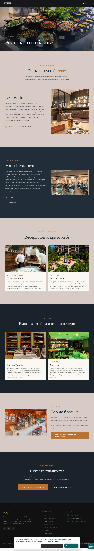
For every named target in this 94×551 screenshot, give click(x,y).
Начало (45, 515)
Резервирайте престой (33, 487)
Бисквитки (55, 541)
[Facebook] (4, 528)
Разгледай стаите (63, 487)
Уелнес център (47, 524)
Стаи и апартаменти (49, 518)
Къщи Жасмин (47, 521)
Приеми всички (71, 546)
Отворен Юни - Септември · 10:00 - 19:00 (70, 435)
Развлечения (47, 533)
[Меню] (89, 3)
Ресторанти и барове (49, 527)
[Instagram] (9, 528)
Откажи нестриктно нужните (52, 546)
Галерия (45, 530)
